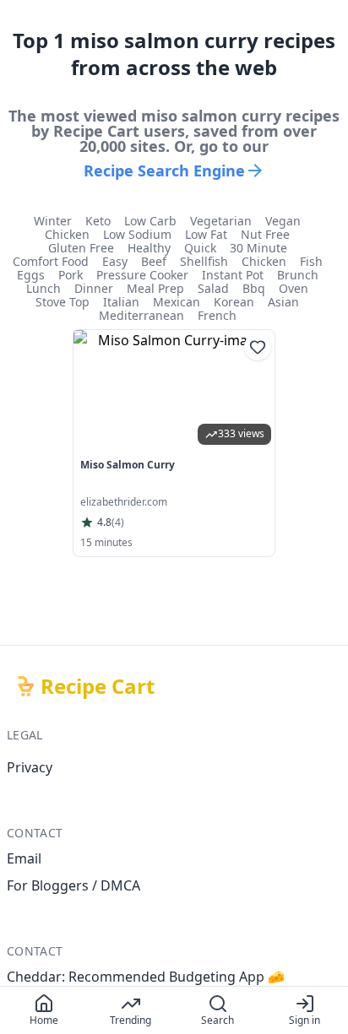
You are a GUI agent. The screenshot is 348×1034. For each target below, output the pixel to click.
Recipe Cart (98, 686)
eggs (31, 275)
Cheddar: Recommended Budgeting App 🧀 (146, 976)
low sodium (137, 234)
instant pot (233, 275)
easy (115, 261)
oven (293, 288)
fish (311, 261)
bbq (253, 288)
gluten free (81, 248)
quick (200, 248)
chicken (67, 234)
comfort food (51, 261)
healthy (149, 248)
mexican (176, 302)
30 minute (258, 248)
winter (53, 221)
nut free (265, 234)
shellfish (204, 261)
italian (121, 302)
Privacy (29, 767)
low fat (206, 234)
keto (98, 221)
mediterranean (141, 315)
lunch (43, 288)
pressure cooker (142, 275)
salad (213, 288)
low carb (150, 221)
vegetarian (221, 221)
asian (283, 302)
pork (70, 275)
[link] (174, 443)
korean (234, 302)
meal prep (155, 288)
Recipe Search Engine (164, 170)
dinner (93, 288)
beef (153, 261)
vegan (283, 221)
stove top (62, 302)
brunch (297, 275)
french (217, 315)
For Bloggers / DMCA (73, 885)
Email (24, 858)
